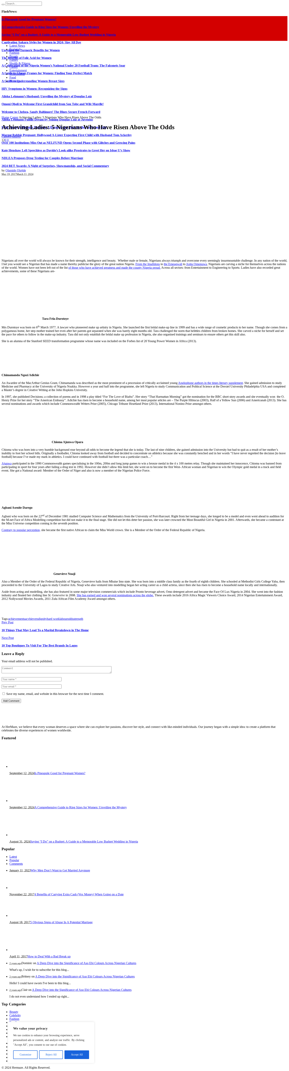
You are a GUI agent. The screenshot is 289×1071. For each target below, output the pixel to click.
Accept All (77, 1054)
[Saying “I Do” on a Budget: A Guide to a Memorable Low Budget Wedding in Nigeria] (29, 834)
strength (78, 618)
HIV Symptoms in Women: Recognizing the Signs (34, 88)
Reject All (51, 1054)
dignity (42, 618)
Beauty (13, 1011)
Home (5, 117)
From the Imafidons (147, 264)
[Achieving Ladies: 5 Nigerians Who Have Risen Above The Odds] (58, 254)
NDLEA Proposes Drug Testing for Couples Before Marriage (42, 158)
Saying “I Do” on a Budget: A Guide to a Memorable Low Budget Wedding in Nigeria (84, 841)
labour (63, 618)
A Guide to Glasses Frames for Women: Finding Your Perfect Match (47, 73)
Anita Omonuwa (196, 264)
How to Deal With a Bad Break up (49, 956)
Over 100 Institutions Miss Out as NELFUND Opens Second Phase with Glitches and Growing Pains (68, 142)
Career (14, 117)
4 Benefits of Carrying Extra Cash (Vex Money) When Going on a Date (79, 894)
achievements (16, 618)
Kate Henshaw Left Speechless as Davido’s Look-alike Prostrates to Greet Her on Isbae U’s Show (66, 150)
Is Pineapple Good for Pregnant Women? (59, 773)
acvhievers (31, 618)
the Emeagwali (173, 264)
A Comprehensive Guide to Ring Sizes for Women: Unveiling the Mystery (80, 807)
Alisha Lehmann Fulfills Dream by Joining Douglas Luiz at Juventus (47, 119)
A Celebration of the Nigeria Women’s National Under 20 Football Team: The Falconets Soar (63, 65)
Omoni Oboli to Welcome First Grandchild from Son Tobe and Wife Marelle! (53, 104)
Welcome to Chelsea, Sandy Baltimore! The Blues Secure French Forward (51, 112)
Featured (15, 136)
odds (70, 618)
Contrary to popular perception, (21, 530)
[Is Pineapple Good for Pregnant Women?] (29, 766)
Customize (25, 1054)
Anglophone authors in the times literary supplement (210, 383)
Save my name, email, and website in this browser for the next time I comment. (55, 693)
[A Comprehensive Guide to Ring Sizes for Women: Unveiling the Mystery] (29, 800)
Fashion (14, 1019)
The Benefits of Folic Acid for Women (27, 58)
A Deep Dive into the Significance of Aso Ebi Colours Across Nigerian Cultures (86, 963)
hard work (53, 618)
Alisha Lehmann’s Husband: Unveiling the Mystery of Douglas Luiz (47, 96)
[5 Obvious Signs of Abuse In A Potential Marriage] (29, 915)
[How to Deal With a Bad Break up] (29, 949)
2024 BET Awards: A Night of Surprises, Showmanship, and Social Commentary (55, 166)
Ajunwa (7, 463)
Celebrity (15, 1015)
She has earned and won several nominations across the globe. (115, 595)
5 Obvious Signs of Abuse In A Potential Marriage (61, 922)
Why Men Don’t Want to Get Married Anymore (60, 870)
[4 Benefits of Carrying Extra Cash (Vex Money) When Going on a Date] (29, 887)
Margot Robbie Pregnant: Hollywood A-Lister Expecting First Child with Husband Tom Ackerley (67, 135)
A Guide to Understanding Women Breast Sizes (33, 81)
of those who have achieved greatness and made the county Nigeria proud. (114, 267)
